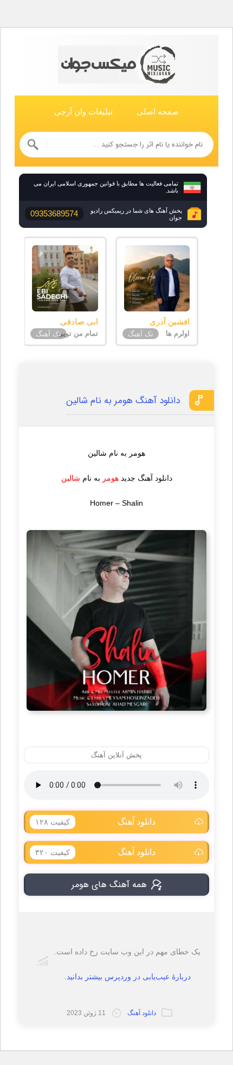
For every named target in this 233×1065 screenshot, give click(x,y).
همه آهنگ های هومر (109, 884)
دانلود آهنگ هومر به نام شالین (123, 400)
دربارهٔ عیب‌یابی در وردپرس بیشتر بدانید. (127, 977)
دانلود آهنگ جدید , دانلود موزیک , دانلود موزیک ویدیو (116, 65)
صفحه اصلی (158, 111)
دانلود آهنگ (95, 821)
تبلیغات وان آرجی (83, 111)
